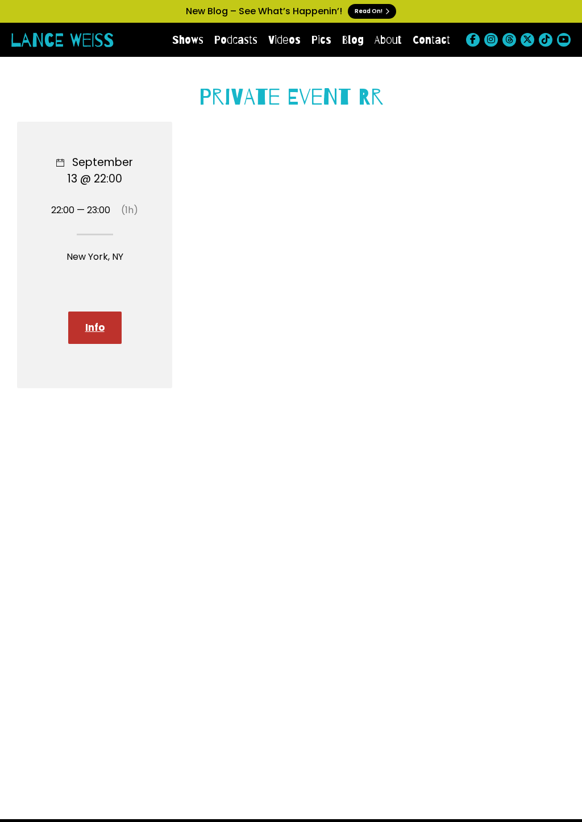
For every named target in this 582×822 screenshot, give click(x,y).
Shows (187, 40)
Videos (284, 40)
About (388, 40)
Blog (353, 40)
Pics (321, 40)
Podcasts (235, 40)
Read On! (369, 11)
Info (95, 327)
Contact (431, 40)
